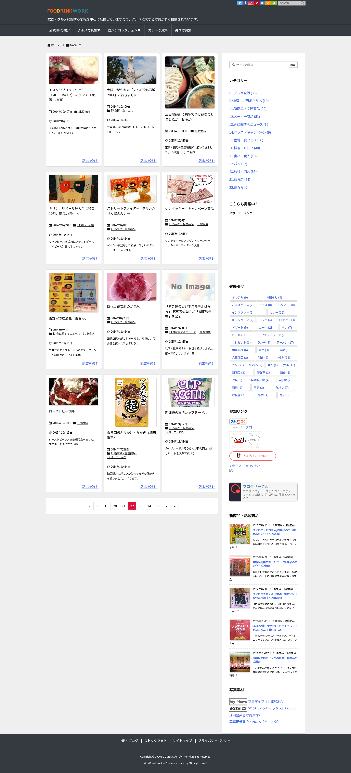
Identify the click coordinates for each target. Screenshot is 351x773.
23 (140, 505)
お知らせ (274, 297)
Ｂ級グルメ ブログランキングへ (246, 465)
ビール (239, 335)
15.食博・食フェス (122, 110)
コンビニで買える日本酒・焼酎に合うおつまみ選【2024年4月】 (274, 596)
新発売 (263, 372)
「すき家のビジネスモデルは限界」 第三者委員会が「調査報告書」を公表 (188, 311)
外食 (284, 357)
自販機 (284, 380)
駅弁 (263, 395)
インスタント (243, 312)
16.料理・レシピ (244, 147)
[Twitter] (240, 3)
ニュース (264, 327)
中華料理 (240, 350)
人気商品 (240, 357)
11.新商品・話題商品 (123, 229)
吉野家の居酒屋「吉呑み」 (68, 318)
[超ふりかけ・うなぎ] (132, 402)
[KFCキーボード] (190, 189)
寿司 (273, 365)
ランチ (263, 342)
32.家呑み (238, 187)
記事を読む (90, 160)
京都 (284, 350)
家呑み (255, 365)
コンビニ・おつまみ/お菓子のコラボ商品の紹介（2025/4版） (274, 532)
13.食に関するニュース (66, 334)
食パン (282, 387)
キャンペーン (242, 320)
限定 (259, 387)
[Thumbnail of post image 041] (132, 70)
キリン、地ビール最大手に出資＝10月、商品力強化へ (73, 211)
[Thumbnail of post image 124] (190, 82)
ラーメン (285, 342)
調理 (237, 387)
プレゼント (241, 342)
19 (106, 505)
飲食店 (239, 395)
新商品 (239, 372)
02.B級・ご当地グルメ (249, 100)
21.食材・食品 (243, 155)
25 (157, 505)
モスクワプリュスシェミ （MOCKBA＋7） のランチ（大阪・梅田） (72, 94)
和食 (263, 357)
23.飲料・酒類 (85, 225)
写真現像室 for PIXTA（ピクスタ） (254, 721)
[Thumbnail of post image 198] (132, 189)
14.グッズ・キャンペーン (250, 132)
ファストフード (273, 335)
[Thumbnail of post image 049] (74, 292)
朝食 (285, 372)
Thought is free (198, 763)
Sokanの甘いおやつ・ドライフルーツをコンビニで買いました (274, 628)
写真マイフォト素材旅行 (265, 701)
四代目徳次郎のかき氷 (123, 306)
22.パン (238, 163)
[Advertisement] (263, 244)
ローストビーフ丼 (62, 411)
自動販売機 (260, 380)
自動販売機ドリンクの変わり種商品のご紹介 (274, 660)
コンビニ (286, 320)
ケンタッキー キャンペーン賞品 (189, 208)
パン (287, 327)
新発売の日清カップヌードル (186, 412)
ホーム (56, 44)
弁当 (289, 365)
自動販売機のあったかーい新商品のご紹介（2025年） (274, 564)
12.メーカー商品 (116, 457)
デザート (240, 327)
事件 (264, 350)
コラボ (265, 320)
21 (123, 505)
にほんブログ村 (240, 426)
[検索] (302, 3)
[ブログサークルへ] (263, 492)
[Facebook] (245, 3)
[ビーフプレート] (74, 70)
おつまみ (240, 297)
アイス (265, 305)
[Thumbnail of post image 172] (132, 287)
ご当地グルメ (243, 305)
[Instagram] (251, 3)
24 (149, 505)
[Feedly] (274, 3)
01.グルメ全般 (243, 92)
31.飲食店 (84, 112)
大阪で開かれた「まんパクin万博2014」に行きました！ (131, 92)
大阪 (238, 365)
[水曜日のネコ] (74, 189)
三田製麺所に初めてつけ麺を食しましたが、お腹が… (189, 117)
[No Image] (190, 287)
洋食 (237, 380)
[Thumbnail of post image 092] (74, 392)
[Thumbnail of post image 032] (190, 392)
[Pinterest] (257, 3)
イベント (286, 305)
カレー (277, 312)
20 (115, 505)
